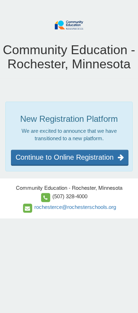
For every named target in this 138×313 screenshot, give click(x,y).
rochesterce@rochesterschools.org (75, 207)
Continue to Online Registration (67, 157)
